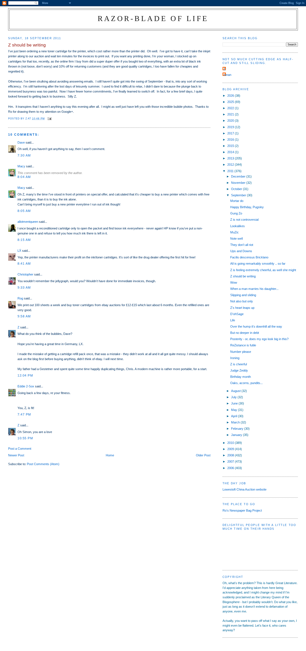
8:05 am (24, 211)
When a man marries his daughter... (254, 288)
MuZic (234, 232)
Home (110, 455)
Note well (236, 238)
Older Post (203, 455)
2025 (231, 102)
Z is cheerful (238, 364)
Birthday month (240, 376)
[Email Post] (49, 118)
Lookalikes (237, 226)
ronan (227, 74)
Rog (20, 298)
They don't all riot (241, 245)
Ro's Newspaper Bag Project (242, 510)
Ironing (234, 358)
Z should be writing (243, 276)
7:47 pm (24, 414)
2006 (231, 468)
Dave (21, 142)
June (235, 403)
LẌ (19, 250)
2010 (231, 442)
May (234, 410)
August (236, 391)
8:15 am (24, 240)
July (234, 397)
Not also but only (241, 301)
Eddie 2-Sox (25, 386)
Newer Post (16, 455)
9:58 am (24, 316)
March (236, 422)
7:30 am (24, 155)
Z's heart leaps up (242, 307)
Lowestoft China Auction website (244, 489)
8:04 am (24, 177)
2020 (231, 120)
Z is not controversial (244, 219)
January (237, 435)
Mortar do (236, 201)
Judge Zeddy (239, 370)
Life (232, 320)
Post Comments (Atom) (43, 464)
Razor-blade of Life (153, 18)
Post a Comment (19, 448)
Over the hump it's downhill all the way (256, 326)
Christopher (25, 274)
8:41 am (24, 263)
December (238, 176)
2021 (231, 114)
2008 (231, 455)
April (234, 416)
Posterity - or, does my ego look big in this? (259, 339)
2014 (231, 152)
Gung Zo (236, 213)
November (238, 182)
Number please (240, 351)
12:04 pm (25, 375)
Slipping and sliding (243, 295)
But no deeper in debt (244, 332)
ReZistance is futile (243, 345)
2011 (230, 171)
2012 (231, 164)
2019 (231, 127)
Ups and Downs (241, 251)
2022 (231, 108)
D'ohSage (237, 314)
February (237, 428)
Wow (233, 282)
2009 (231, 449)
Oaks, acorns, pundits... (246, 383)
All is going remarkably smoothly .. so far (257, 263)
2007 (231, 461)
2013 (231, 158)
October (237, 189)
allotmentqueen (27, 221)
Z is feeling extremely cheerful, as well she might (263, 270)
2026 (231, 95)
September (239, 195)
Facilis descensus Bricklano (249, 257)
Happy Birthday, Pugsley (247, 207)
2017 (231, 133)
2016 (231, 139)
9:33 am (24, 287)
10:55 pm (25, 438)
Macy (21, 166)
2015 (231, 146)
